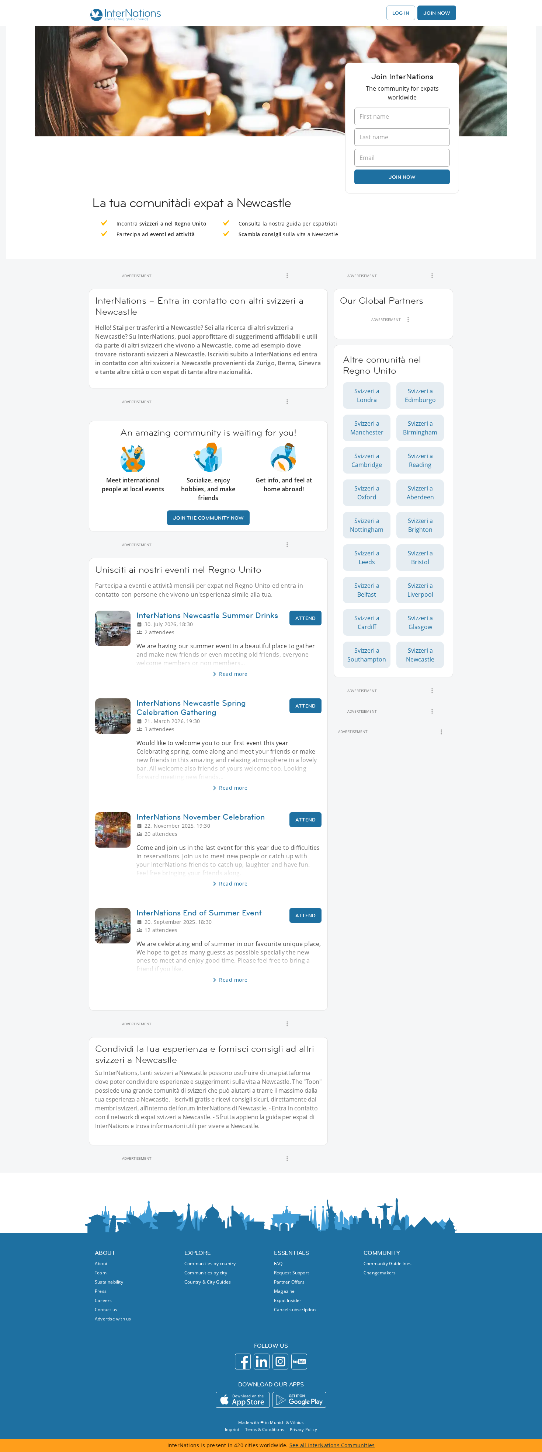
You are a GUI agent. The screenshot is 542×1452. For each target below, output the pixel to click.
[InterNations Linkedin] (262, 1361)
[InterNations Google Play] (299, 1400)
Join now (402, 177)
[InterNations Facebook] (243, 1361)
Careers (103, 1300)
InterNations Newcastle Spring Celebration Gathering (191, 708)
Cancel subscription (295, 1309)
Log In (400, 13)
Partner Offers (289, 1282)
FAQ (278, 1263)
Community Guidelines (387, 1263)
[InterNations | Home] (124, 16)
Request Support (291, 1273)
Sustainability (109, 1282)
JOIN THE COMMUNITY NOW (208, 517)
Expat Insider (288, 1300)
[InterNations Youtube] (299, 1361)
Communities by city (205, 1273)
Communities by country (210, 1263)
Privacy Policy (303, 1429)
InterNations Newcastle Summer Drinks (207, 615)
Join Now (436, 13)
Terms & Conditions (264, 1429)
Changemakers (380, 1273)
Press (101, 1291)
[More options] (287, 275)
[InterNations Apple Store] (243, 1400)
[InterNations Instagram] (280, 1361)
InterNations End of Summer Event (199, 912)
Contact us (106, 1309)
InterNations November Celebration (200, 816)
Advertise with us (113, 1319)
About (101, 1263)
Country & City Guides (207, 1282)
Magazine (284, 1291)
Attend (305, 618)
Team (101, 1273)
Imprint (232, 1429)
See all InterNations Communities (332, 1445)
